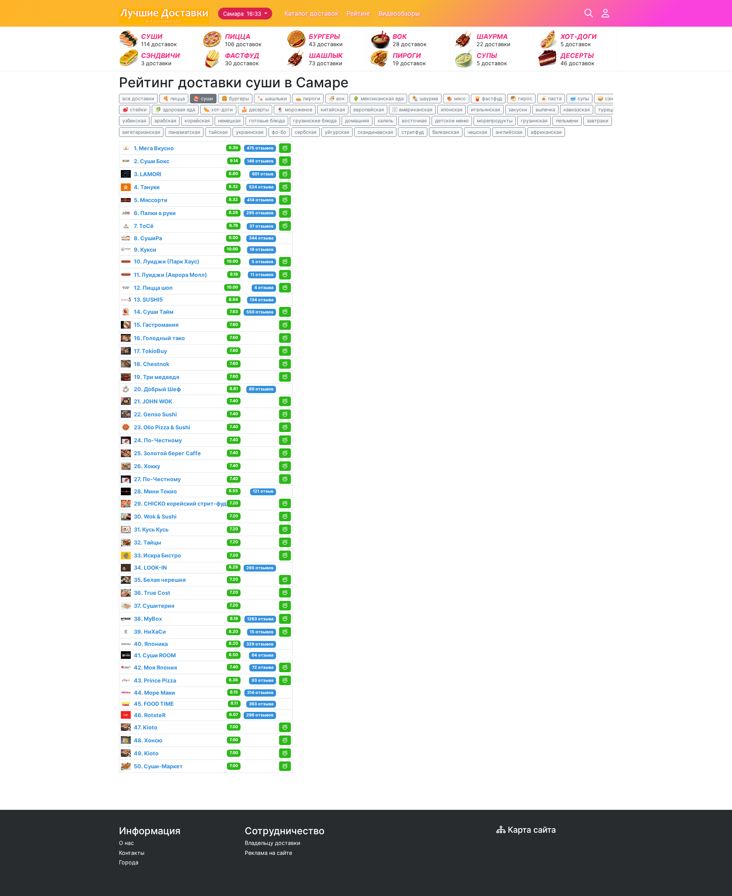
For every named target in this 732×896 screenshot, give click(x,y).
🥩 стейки (134, 109)
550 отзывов (259, 312)
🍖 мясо (456, 98)
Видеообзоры (399, 13)
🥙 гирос (521, 98)
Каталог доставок (311, 13)
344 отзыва (261, 238)
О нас (126, 843)
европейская (368, 109)
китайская (333, 109)
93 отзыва (262, 680)
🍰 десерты (255, 109)
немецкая (229, 121)
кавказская (576, 109)
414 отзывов (260, 200)
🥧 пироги (307, 98)
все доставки (138, 98)
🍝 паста (551, 98)
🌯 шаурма (425, 98)
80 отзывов (261, 389)
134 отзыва (261, 299)
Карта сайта (531, 830)
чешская (477, 132)
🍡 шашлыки (272, 98)
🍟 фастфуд (488, 98)
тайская (218, 132)
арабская (165, 121)
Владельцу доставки (272, 843)
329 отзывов (259, 644)
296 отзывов (259, 715)
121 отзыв (263, 491)
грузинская (534, 121)
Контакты (131, 852)
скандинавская (375, 132)
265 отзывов (259, 567)
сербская (305, 132)
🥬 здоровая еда (175, 109)
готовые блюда (267, 121)
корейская (197, 121)
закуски (518, 109)
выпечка (545, 109)
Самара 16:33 (243, 13)
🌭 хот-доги (218, 109)
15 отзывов (261, 631)
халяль (385, 121)
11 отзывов (261, 274)
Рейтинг (359, 13)
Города (128, 862)
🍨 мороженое (294, 109)
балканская (445, 132)
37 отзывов (261, 226)
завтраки (597, 121)
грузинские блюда (315, 121)
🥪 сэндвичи (612, 98)
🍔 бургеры (235, 98)
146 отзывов (260, 161)
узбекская (134, 121)
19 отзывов (261, 249)
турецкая (609, 109)
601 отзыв (262, 174)
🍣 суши (203, 98)
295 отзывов (259, 212)
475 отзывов (260, 148)
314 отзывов (260, 692)
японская (451, 109)
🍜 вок (337, 98)
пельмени (567, 121)
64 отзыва (262, 655)
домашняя (357, 121)
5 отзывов (262, 261)
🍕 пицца (174, 98)
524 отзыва (261, 187)
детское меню (452, 121)
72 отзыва (262, 667)
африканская (546, 132)
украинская (249, 132)
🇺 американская (412, 109)
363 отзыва (261, 704)
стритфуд (412, 132)
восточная (414, 121)
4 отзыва (263, 287)
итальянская (485, 109)
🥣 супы (579, 98)
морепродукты (494, 121)
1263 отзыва (260, 619)
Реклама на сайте (268, 852)
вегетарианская (141, 132)
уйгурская (337, 132)
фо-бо (279, 132)
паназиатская (184, 132)
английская (509, 132)
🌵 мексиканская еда (378, 98)
